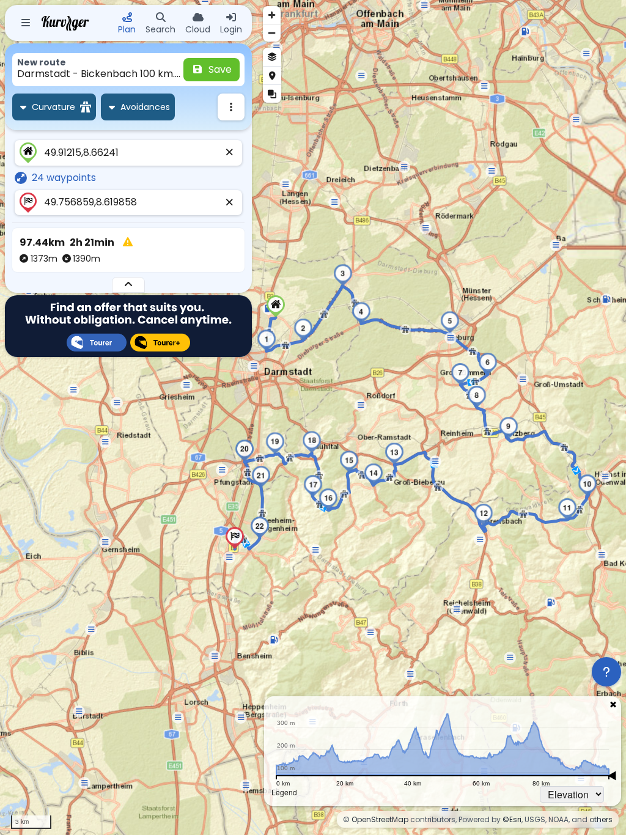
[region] (313, 417)
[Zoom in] (272, 15)
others (601, 819)
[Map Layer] (272, 57)
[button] (276, 306)
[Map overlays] (272, 93)
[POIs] (272, 75)
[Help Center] (606, 671)
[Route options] (231, 107)
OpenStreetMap (380, 819)
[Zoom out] (272, 33)
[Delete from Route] (230, 152)
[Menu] (26, 23)
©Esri (512, 819)
